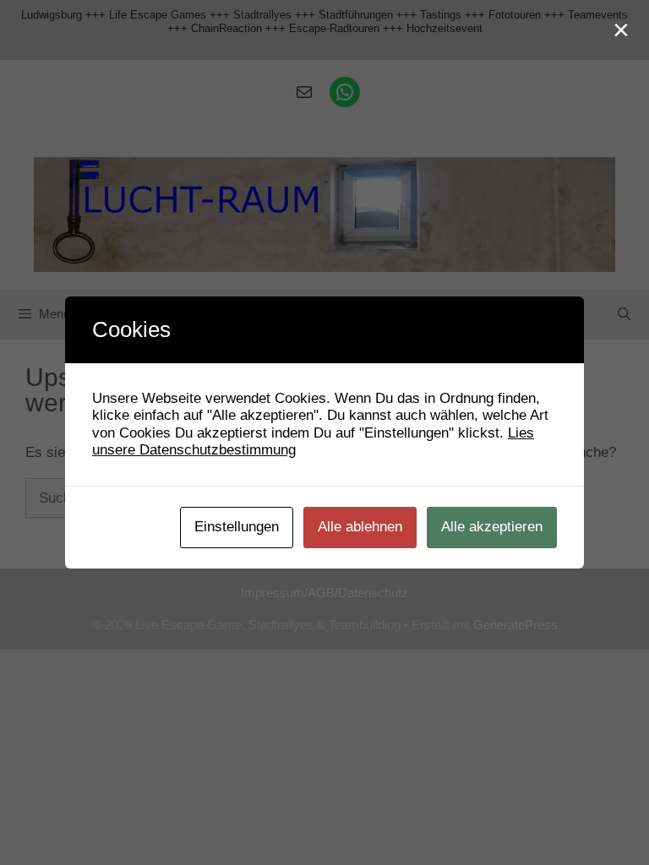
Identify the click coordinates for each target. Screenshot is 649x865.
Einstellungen (236, 527)
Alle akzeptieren (492, 527)
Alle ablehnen (360, 527)
